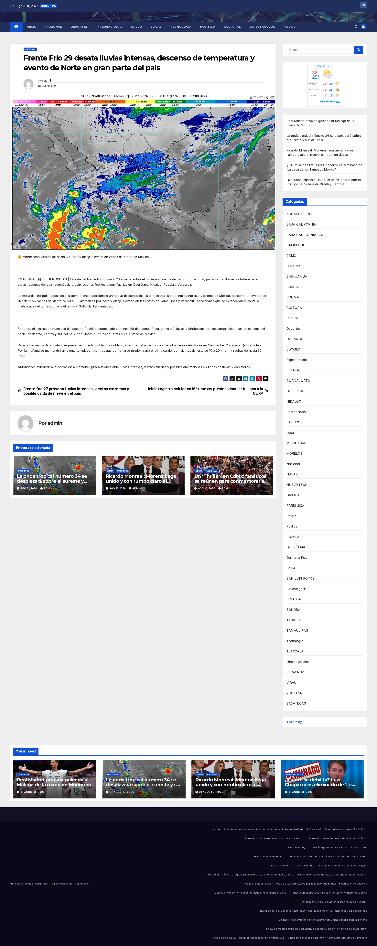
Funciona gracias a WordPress (29, 883)
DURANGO (294, 339)
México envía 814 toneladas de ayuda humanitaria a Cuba (250, 892)
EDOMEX (293, 349)
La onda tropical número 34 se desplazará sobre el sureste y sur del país (52, 481)
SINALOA (293, 599)
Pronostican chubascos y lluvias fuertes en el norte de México (328, 892)
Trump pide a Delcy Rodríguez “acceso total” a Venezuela (248, 937)
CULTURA (294, 308)
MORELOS (294, 453)
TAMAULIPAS (297, 630)
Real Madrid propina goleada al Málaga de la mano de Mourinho (54, 782)
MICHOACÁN (296, 443)
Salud (136, 26)
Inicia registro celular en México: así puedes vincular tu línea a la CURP (205, 391)
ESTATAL (293, 370)
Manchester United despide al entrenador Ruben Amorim (332, 874)
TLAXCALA (295, 651)
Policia (290, 26)
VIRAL (291, 682)
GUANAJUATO (298, 381)
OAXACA (293, 495)
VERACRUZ (295, 672)
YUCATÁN (294, 693)
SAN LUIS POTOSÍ (301, 578)
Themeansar (81, 883)
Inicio (32, 26)
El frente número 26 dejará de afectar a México (337, 838)
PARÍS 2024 (295, 505)
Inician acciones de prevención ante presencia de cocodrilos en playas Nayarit (318, 865)
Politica (207, 26)
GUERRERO (295, 391)
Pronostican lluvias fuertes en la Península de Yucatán (333, 901)
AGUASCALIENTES (301, 214)
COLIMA (292, 297)
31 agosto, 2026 (32, 791)
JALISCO (293, 422)
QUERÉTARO (296, 547)
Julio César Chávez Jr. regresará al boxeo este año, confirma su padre (249, 874)
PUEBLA (293, 537)
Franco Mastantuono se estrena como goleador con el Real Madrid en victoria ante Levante (310, 856)
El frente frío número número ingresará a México (337, 829)
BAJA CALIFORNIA (301, 224)
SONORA (293, 610)
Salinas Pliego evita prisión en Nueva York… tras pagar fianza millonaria (323, 919)
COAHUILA (295, 287)
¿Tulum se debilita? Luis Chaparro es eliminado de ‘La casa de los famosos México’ (318, 784)
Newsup (64, 883)
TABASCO (294, 620)
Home (216, 829)
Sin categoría (296, 589)
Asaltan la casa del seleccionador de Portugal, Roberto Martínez (263, 829)
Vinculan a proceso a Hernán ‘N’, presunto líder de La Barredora (327, 937)
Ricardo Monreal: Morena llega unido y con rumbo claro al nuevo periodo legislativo (141, 481)
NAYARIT (293, 474)
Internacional (110, 26)
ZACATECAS (296, 703)
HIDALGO (293, 401)
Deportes (79, 26)
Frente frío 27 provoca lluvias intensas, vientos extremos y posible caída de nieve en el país (76, 391)
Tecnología (180, 26)
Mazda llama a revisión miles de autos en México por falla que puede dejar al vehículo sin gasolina (306, 883)
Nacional (53, 26)
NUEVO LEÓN (297, 485)
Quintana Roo (296, 558)
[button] (356, 27)
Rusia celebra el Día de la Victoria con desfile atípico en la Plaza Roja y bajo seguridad (313, 910)
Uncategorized (297, 662)
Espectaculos (262, 26)
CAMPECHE (295, 245)
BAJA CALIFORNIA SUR (305, 235)
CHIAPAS (293, 266)
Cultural (232, 26)
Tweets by (294, 722)
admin (48, 80)
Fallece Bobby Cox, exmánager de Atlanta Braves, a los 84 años (327, 847)
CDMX (110, 471)
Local (156, 26)
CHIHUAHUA (296, 276)
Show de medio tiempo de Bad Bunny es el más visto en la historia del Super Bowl (316, 928)
